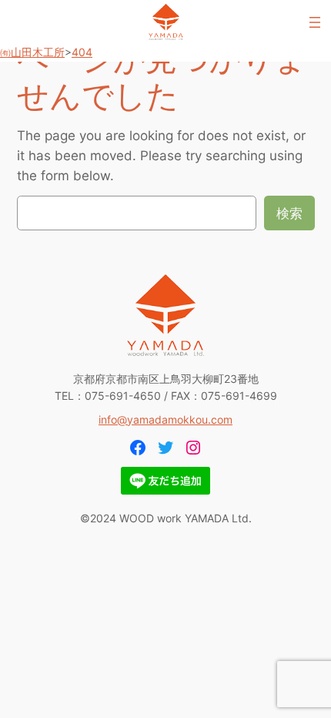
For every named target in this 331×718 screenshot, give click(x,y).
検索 (289, 213)
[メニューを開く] (315, 22)
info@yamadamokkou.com (165, 419)
